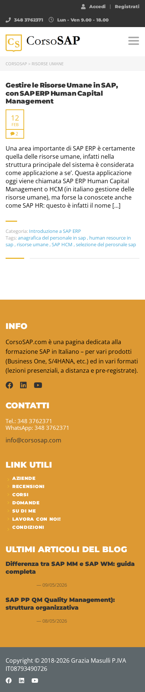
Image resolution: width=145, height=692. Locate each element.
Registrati (127, 6)
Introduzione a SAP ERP (55, 231)
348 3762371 (28, 20)
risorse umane (33, 244)
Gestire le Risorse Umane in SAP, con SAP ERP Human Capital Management (62, 93)
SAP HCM (63, 244)
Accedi (97, 6)
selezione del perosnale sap (106, 244)
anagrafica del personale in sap (52, 237)
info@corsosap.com (33, 440)
